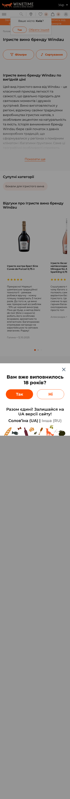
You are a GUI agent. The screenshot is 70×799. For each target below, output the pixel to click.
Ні (50, 394)
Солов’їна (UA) (23, 420)
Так (19, 394)
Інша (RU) (52, 420)
